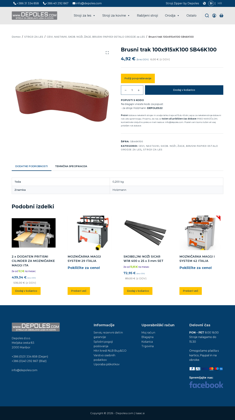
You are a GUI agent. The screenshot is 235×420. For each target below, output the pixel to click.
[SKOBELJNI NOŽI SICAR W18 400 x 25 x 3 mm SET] (145, 233)
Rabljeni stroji (147, 15)
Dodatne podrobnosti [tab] (31, 166)
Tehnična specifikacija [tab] (71, 166)
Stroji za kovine (114, 15)
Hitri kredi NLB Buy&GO (110, 350)
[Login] (214, 15)
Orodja (170, 15)
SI (211, 3)
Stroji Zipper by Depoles (182, 3)
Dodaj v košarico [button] (26, 290)
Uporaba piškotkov (107, 364)
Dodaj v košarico (184, 89)
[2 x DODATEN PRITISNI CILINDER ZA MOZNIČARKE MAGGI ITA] (34, 233)
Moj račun (148, 332)
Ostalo (191, 15)
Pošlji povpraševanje (137, 78)
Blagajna (147, 337)
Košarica (147, 341)
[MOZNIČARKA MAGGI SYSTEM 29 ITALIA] (89, 233)
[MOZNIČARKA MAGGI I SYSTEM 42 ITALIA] (201, 233)
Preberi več (79, 290)
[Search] (207, 15)
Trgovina (147, 346)
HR (220, 3)
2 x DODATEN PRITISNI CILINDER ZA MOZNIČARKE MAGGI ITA (33, 261)
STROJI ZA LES (152, 149)
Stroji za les (82, 15)
